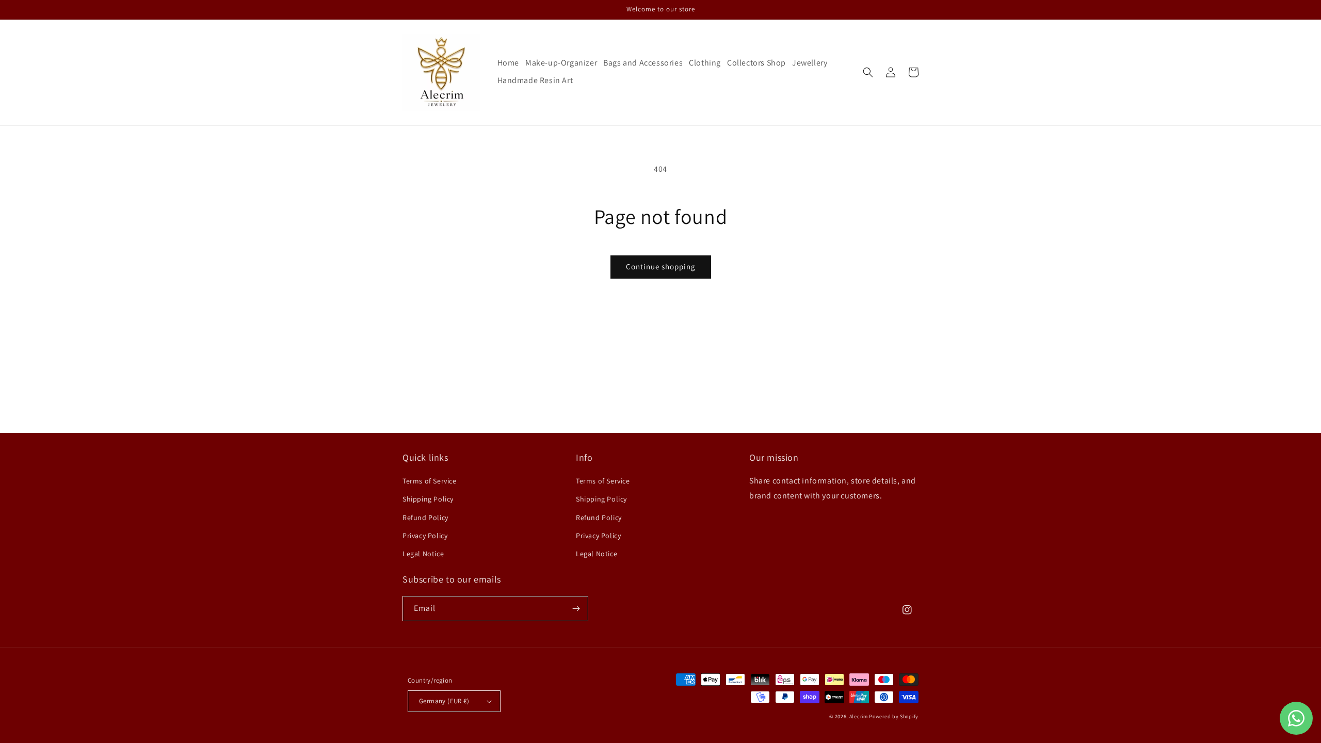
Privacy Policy (424, 535)
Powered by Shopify (894, 716)
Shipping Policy (428, 499)
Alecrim (859, 716)
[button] (868, 72)
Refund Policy (425, 517)
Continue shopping (661, 266)
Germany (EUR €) (444, 701)
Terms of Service (429, 481)
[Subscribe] (576, 608)
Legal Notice (423, 553)
